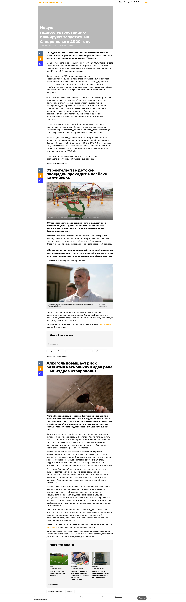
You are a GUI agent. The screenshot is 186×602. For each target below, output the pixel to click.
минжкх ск (87, 351)
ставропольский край (55, 351)
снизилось (51, 527)
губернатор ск (100, 351)
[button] (79, 201)
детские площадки (73, 351)
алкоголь (70, 591)
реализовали (105, 324)
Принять (142, 598)
